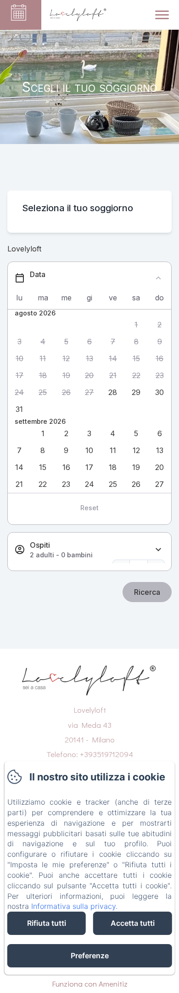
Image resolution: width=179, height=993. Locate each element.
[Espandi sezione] (158, 549)
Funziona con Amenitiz (90, 983)
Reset (89, 508)
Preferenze (90, 955)
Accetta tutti (133, 923)
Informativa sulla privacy (73, 906)
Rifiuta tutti (46, 923)
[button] (136, 324)
